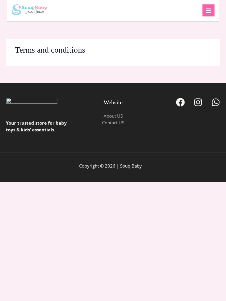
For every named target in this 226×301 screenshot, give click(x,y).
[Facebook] (180, 102)
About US (113, 116)
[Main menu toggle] (208, 10)
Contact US (113, 123)
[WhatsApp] (215, 102)
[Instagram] (198, 102)
